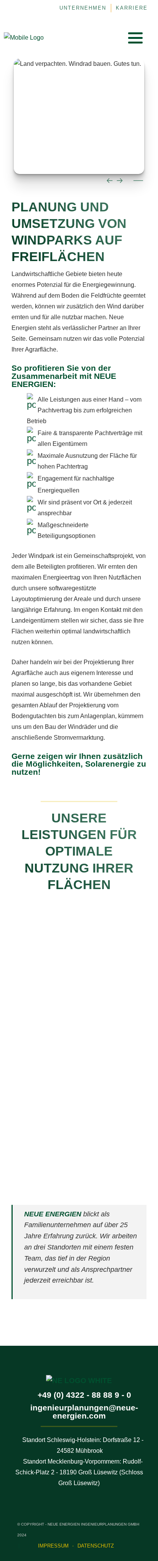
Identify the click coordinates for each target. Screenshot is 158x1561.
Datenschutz (95, 1546)
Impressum (53, 1546)
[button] (135, 37)
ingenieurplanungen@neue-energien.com (84, 1411)
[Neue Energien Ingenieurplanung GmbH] (24, 37)
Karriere (132, 8)
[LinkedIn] (97, 38)
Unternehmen (82, 8)
